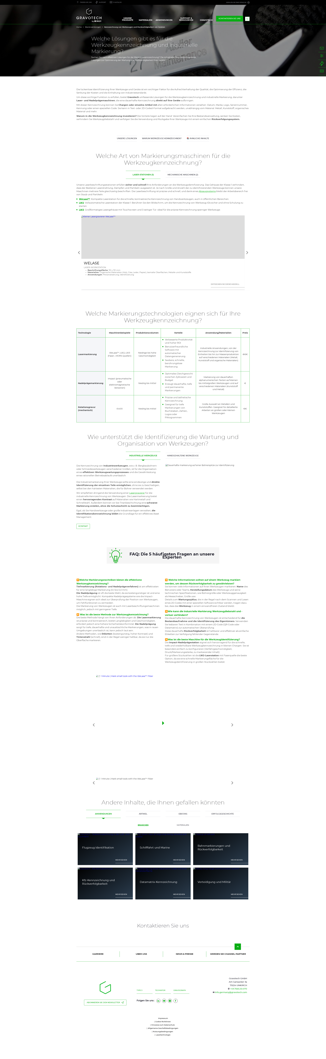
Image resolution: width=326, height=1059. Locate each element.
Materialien (145, 20)
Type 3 (139, 990)
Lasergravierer (137, 493)
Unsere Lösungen (127, 138)
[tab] (163, 783)
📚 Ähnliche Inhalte (198, 138)
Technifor (160, 990)
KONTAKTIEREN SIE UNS (230, 18)
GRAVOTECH (206, 20)
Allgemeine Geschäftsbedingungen (163, 1028)
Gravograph (179, 990)
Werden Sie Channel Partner (228, 954)
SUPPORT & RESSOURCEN (186, 19)
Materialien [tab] (183, 825)
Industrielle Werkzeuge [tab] (143, 456)
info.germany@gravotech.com (231, 992)
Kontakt (83, 526)
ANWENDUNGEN (164, 20)
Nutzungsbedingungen (163, 1032)
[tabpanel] (163, 496)
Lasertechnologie (163, 1035)
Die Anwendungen (93, 27)
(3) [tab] (143, 175)
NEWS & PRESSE (184, 954)
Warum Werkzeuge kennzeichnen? (162, 138)
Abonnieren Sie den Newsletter (103, 1002)
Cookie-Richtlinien (163, 1022)
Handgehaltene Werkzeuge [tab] (183, 456)
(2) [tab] (183, 175)
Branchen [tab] (143, 825)
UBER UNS (141, 954)
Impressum (163, 1018)
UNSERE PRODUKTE (127, 19)
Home (79, 27)
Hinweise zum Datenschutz (163, 1025)
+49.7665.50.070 (238, 989)
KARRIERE (98, 954)
